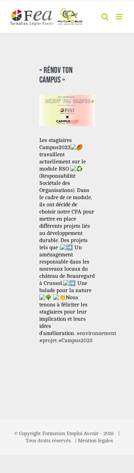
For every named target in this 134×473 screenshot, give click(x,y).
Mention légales (95, 440)
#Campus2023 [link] (75, 340)
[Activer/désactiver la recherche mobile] (105, 16)
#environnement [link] (96, 333)
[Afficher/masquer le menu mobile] (119, 16)
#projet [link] (48, 340)
